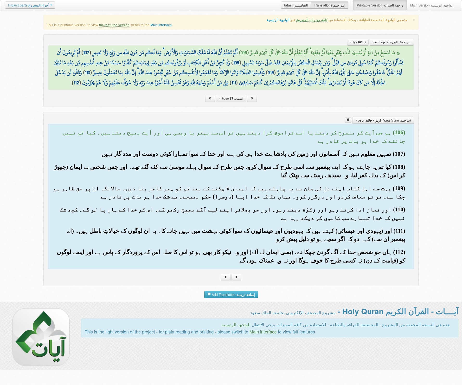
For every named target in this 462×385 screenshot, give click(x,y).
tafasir (296, 5)
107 (86, 52)
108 (236, 62)
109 (271, 72)
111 (233, 82)
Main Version (431, 5)
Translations (329, 5)
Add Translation (233, 294)
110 (87, 72)
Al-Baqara (392, 42)
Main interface (161, 24)
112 (76, 82)
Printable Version (380, 5)
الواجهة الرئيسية (278, 20)
